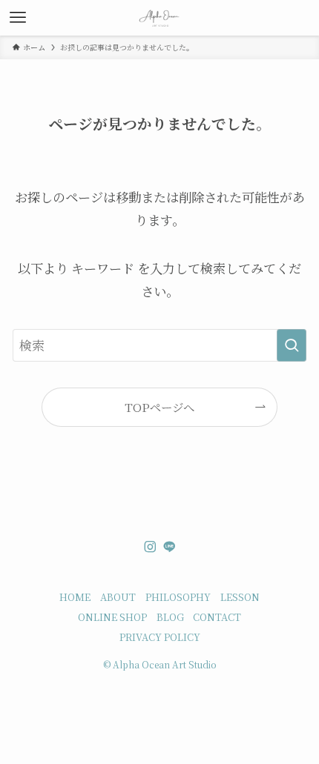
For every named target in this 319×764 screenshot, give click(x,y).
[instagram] (149, 546)
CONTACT (217, 617)
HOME (75, 597)
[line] (169, 546)
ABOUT (118, 597)
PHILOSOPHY (178, 597)
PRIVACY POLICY (159, 637)
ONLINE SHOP (112, 617)
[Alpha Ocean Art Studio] (160, 18)
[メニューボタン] (18, 18)
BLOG (170, 617)
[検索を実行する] (291, 345)
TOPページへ (159, 407)
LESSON (240, 597)
